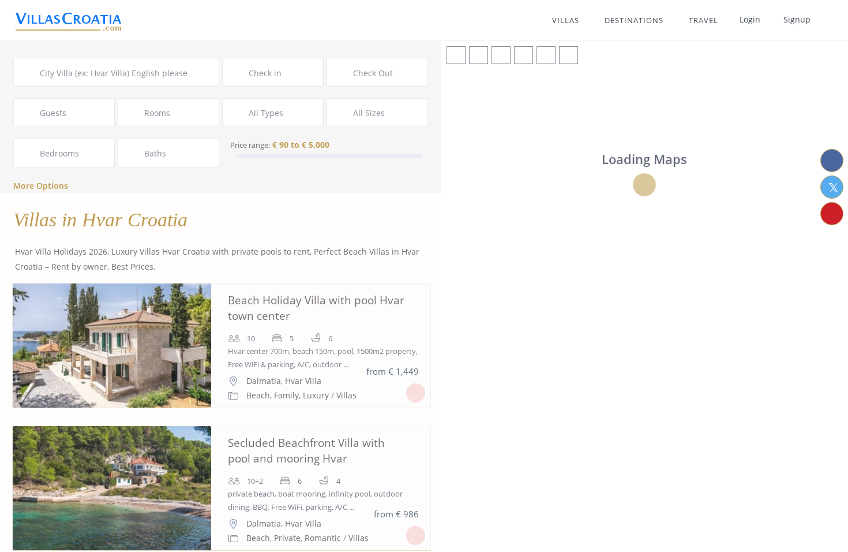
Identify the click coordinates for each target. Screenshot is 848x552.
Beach (258, 395)
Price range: (250, 145)
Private (287, 537)
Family (286, 395)
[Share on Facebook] (831, 160)
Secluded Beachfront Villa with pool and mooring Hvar (306, 450)
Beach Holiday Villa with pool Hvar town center (316, 308)
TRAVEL (703, 20)
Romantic (323, 537)
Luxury (316, 395)
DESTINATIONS (634, 20)
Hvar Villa (303, 380)
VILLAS (565, 20)
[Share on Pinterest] (831, 213)
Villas (346, 395)
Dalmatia (263, 380)
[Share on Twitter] (831, 187)
